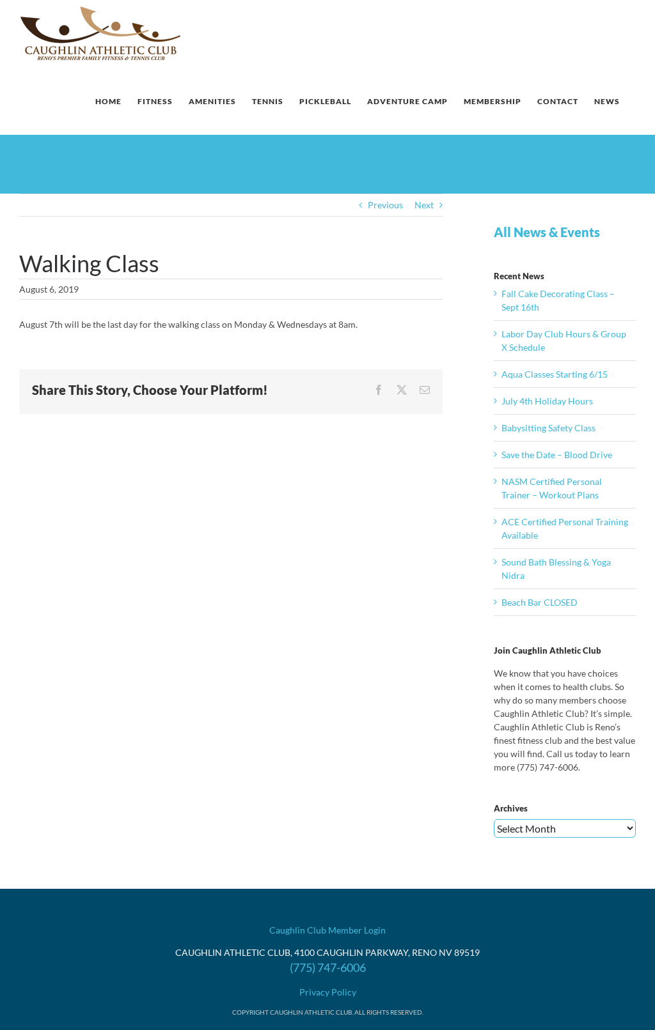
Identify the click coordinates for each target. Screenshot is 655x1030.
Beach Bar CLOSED (539, 602)
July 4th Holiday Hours (547, 401)
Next (424, 204)
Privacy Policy (327, 992)
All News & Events (547, 232)
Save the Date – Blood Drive (556, 454)
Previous (385, 204)
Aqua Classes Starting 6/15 (554, 374)
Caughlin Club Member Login (327, 930)
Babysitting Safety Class (548, 427)
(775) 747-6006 (328, 967)
